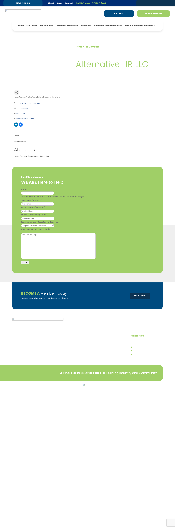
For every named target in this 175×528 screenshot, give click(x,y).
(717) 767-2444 (141, 347)
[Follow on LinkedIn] (153, 3)
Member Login (23, 3)
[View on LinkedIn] (16, 126)
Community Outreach (66, 25)
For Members (46, 25)
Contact (69, 3)
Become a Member (153, 13)
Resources (85, 25)
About (51, 3)
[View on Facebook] (21, 126)
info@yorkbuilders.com (144, 354)
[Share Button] (16, 92)
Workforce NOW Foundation (108, 25)
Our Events (31, 25)
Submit (25, 262)
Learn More (140, 296)
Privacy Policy (18, 386)
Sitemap (159, 391)
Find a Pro (119, 13)
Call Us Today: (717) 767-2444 (91, 3)
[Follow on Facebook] (158, 3)
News (59, 3)
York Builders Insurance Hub (139, 25)
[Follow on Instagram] (163, 3)
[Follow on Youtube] (167, 3)
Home (21, 25)
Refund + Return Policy (36, 386)
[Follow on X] (149, 3)
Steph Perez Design (153, 388)
